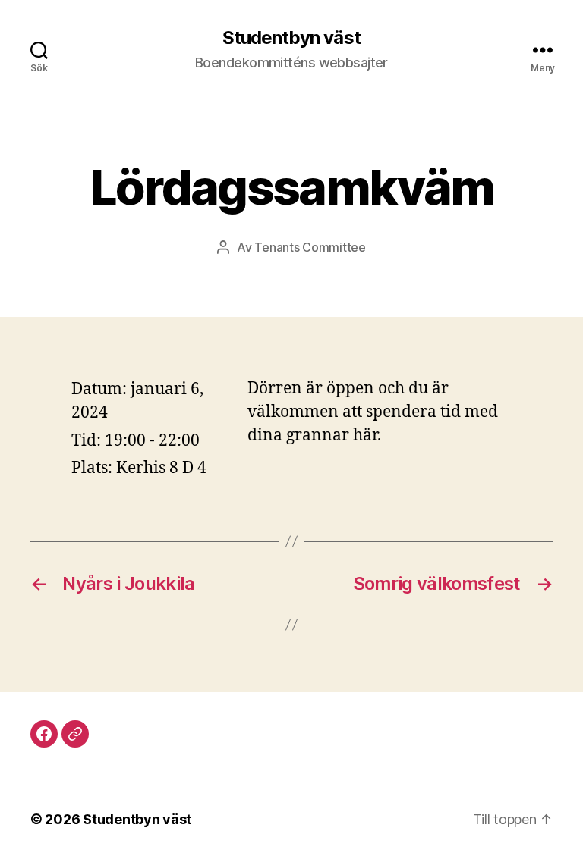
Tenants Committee (309, 247)
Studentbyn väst (291, 38)
